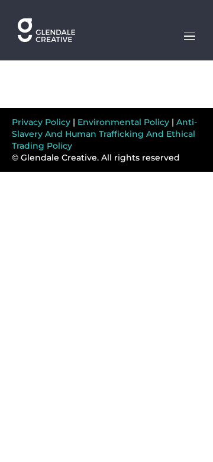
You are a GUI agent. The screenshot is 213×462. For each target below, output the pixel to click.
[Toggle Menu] (189, 36)
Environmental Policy (123, 122)
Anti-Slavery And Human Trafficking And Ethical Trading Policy (104, 134)
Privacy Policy (41, 122)
